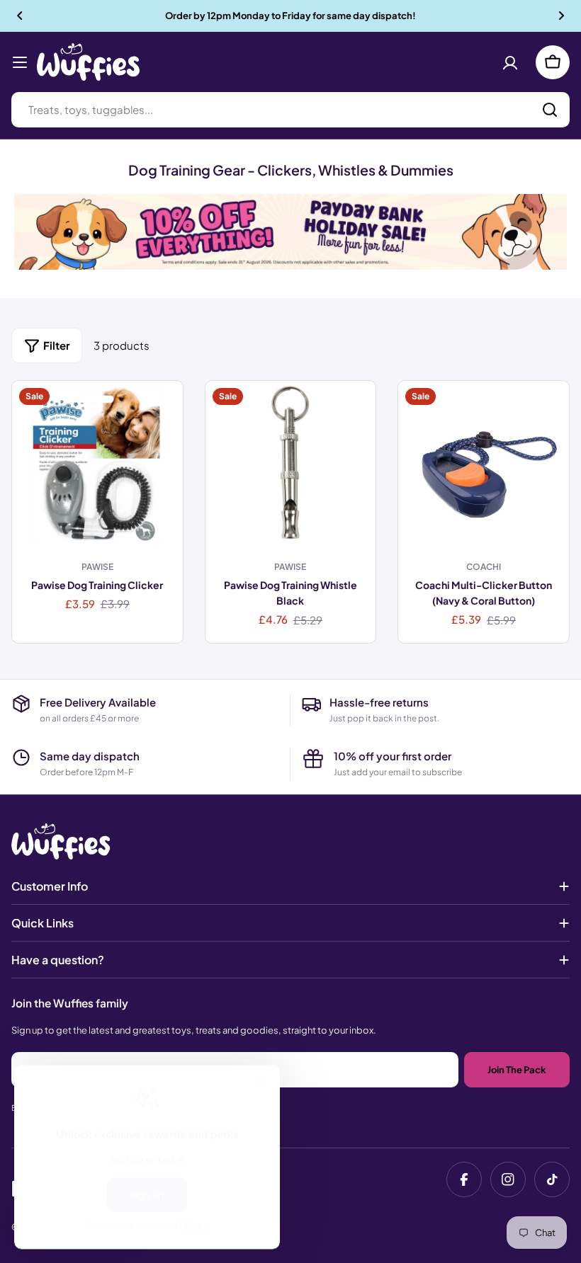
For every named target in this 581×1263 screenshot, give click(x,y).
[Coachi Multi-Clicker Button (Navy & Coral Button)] (483, 466)
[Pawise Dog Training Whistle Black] (290, 466)
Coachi (483, 566)
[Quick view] (161, 412)
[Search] (549, 109)
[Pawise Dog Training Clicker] (97, 466)
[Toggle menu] (19, 62)
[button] (19, 15)
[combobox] (290, 109)
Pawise (97, 566)
